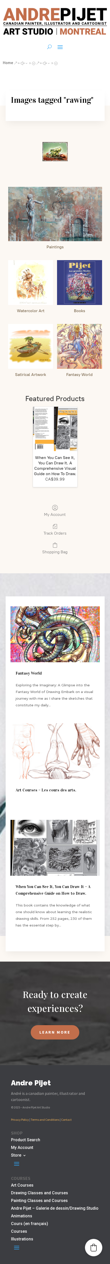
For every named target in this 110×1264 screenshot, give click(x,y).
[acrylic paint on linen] (55, 151)
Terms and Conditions (45, 1120)
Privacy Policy (20, 1120)
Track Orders (55, 533)
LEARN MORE (55, 1032)
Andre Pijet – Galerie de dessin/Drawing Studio (54, 1209)
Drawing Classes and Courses (39, 1193)
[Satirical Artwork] (30, 346)
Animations (21, 1216)
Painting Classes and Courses (39, 1201)
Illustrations (22, 1239)
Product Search (25, 1140)
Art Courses (22, 1186)
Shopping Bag (55, 551)
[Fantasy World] (79, 346)
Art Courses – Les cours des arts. (46, 790)
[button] (93, 1247)
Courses (19, 1232)
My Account (55, 514)
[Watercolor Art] (30, 282)
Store (16, 1156)
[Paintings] (55, 214)
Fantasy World (29, 673)
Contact (66, 1120)
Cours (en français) (29, 1224)
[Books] (79, 282)
